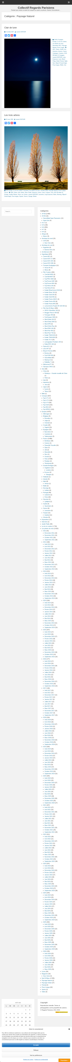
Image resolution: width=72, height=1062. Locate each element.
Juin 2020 (47, 791)
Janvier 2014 (48, 611)
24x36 (55, 39)
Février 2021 (48, 814)
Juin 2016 (47, 674)
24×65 (44, 216)
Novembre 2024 (49, 915)
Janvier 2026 (48, 960)
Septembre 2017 (50, 715)
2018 (44, 717)
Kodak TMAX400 (50, 337)
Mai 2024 (47, 911)
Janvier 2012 (48, 553)
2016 (12, 192)
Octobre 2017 (49, 713)
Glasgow (48, 474)
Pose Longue (60, 47)
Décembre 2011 (49, 533)
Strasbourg (48, 463)
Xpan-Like (46, 220)
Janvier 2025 (48, 933)
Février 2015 (48, 638)
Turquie (45, 513)
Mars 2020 (48, 796)
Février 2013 (48, 580)
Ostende (47, 423)
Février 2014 (48, 609)
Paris (46, 459)
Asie (43, 369)
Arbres (22, 192)
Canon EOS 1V (48, 258)
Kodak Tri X (48, 339)
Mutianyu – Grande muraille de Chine (56, 373)
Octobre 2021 (49, 830)
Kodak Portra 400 (50, 301)
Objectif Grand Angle (61, 63)
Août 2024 (48, 895)
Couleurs (61, 53)
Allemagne (46, 414)
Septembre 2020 (50, 803)
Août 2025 (48, 924)
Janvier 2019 (48, 758)
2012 (44, 542)
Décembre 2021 (49, 812)
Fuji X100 (46, 405)
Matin (54, 194)
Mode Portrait (60, 61)
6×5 (43, 225)
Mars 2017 (48, 708)
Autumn (60, 51)
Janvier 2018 (48, 728)
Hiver (19, 194)
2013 (44, 571)
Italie (44, 481)
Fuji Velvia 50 (49, 288)
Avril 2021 (48, 809)
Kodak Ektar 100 (50, 292)
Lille (46, 450)
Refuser (36, 1050)
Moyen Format (47, 351)
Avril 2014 (48, 605)
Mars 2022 (48, 854)
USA (44, 240)
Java (46, 384)
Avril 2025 (48, 926)
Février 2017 (48, 697)
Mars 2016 (48, 679)
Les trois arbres (12, 115)
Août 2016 (48, 661)
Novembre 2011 (49, 535)
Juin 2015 (47, 645)
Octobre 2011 (49, 537)
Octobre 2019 (49, 771)
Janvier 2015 (48, 641)
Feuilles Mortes (13, 194)
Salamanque (48, 436)
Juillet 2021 (48, 818)
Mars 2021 (48, 825)
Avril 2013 (48, 575)
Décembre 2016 (49, 665)
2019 (44, 746)
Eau (52, 192)
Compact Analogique (49, 265)
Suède (45, 504)
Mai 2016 (47, 677)
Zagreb (47, 427)
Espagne (60, 39)
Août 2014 (48, 602)
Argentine (46, 247)
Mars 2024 (48, 913)
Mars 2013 (48, 591)
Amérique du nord (47, 238)
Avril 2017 (48, 692)
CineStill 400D (49, 274)
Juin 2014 (47, 616)
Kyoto (46, 389)
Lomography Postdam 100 (53, 342)
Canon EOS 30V (48, 261)
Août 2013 (48, 573)
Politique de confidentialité (41, 1059)
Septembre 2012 (50, 569)
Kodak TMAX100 (50, 335)
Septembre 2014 (50, 627)
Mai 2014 (47, 618)
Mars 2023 (48, 884)
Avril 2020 (48, 780)
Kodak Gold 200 (49, 294)
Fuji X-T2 (46, 400)
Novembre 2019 (49, 769)
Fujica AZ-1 (46, 346)
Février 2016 (48, 668)
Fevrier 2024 (48, 902)
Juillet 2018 (48, 731)
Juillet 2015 (48, 643)
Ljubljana (47, 501)
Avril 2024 (48, 897)
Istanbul (47, 515)
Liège (46, 420)
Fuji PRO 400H (49, 279)
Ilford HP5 (48, 324)
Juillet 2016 (48, 672)
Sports (44, 989)
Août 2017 (48, 690)
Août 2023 (48, 866)
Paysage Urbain (47, 982)
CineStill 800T (49, 276)
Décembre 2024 (49, 899)
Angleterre (48, 468)
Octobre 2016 (44, 190)
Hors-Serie (46, 976)
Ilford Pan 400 (49, 330)
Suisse (6, 192)
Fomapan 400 (49, 315)
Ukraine (45, 517)
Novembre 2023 (49, 886)
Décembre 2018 (49, 724)
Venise (47, 483)
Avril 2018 (48, 722)
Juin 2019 (47, 762)
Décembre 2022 (49, 841)
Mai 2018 (47, 735)
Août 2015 (48, 632)
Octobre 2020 (49, 800)
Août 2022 (48, 836)
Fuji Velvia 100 (49, 285)
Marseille (47, 452)
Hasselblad (48, 357)
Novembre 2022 (49, 857)
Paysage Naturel (53, 190)
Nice (46, 454)
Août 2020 (48, 778)
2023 (44, 863)
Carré (43, 192)
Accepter (36, 1045)
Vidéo (43, 991)
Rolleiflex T (48, 362)
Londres (48, 470)
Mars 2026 (48, 969)
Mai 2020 (47, 794)
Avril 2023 (48, 868)
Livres (43, 971)
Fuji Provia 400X (50, 283)
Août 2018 (48, 719)
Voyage (30, 196)
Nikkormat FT (47, 364)
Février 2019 (48, 755)
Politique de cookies (28, 1059)
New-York (48, 243)
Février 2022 (48, 843)
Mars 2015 (48, 650)
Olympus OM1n (48, 366)
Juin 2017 (47, 704)
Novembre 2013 (49, 593)
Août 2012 (48, 544)
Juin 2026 (47, 964)
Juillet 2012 (48, 555)
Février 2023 (48, 872)
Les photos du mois (58, 43)
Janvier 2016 (48, 670)
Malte (44, 486)
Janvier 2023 (48, 875)
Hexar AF (47, 267)
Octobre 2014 (49, 625)
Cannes (47, 443)
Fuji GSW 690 (49, 355)
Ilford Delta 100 (49, 319)
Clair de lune (10, 27)
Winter (35, 196)
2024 (44, 893)
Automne (55, 51)
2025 (44, 922)
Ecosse (47, 472)
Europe (54, 41)
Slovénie (45, 499)
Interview (44, 522)
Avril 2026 (48, 956)
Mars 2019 (48, 767)
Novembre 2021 (49, 827)
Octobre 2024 (49, 917)
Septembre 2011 (50, 540)
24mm (15, 192)
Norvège (45, 488)
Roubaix (47, 461)
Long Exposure (48, 194)
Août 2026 (48, 953)
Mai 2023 (47, 881)
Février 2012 (48, 551)
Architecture (45, 252)
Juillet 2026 (48, 962)
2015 (44, 629)
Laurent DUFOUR (21, 32)
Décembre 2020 (49, 782)
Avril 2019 (48, 751)
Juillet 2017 (48, 701)
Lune (59, 59)
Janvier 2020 (48, 787)
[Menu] (3, 2)
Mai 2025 (47, 940)
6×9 (43, 231)
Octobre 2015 (49, 654)
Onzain (47, 456)
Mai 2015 (47, 647)
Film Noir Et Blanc (48, 308)
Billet (43, 393)
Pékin (46, 378)
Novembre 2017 (57, 45)
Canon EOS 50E (48, 263)
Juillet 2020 (48, 789)
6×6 (43, 227)
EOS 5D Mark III (58, 192)
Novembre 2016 (49, 681)
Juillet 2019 (48, 760)
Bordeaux (47, 441)
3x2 (65, 49)
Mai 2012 (47, 560)
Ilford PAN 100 (49, 328)
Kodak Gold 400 (49, 297)
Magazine (45, 973)
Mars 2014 (48, 620)
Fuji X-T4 (46, 402)
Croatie (45, 425)
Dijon (46, 447)
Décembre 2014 (49, 607)
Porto (46, 497)
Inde (44, 380)
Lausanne (25, 190)
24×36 (44, 213)
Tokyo (46, 391)
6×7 (43, 229)
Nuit (54, 63)
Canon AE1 (46, 256)
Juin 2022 (47, 850)
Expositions (45, 519)
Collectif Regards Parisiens (36, 7)
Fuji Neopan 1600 (50, 317)
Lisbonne (47, 495)
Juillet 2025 (48, 935)
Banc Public (28, 192)
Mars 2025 (48, 942)
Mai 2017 (47, 706)
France (45, 438)
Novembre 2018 (49, 740)
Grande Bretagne (48, 465)
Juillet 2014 (48, 614)
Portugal (45, 492)
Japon (45, 387)
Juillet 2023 (48, 877)
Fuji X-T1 (46, 398)
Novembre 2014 (49, 623)
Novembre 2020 (49, 798)
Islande (45, 479)
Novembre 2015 (49, 652)
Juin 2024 (47, 908)
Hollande (45, 477)
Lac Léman (24, 194)
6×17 (43, 222)
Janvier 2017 (48, 699)
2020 (44, 776)
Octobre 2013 (49, 596)
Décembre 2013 (49, 578)
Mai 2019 (47, 764)
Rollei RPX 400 (49, 344)
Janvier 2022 (48, 845)
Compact (44, 396)
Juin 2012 (47, 557)
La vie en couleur (61, 41)
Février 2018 (48, 726)
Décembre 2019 (49, 753)
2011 (44, 531)
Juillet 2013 (48, 584)
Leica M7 (46, 348)
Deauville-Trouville (50, 445)
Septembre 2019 (50, 773)
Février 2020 (48, 785)
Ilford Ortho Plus (49, 326)
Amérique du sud (47, 245)
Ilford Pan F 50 (49, 333)
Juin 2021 (47, 821)
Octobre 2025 (49, 947)
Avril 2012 (48, 546)
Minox (46, 270)
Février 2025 (48, 931)
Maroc (45, 236)
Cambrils (47, 434)
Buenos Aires (49, 249)
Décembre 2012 (49, 549)
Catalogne (55, 53)
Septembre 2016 (50, 686)
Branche (34, 192)
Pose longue (56, 65)
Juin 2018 (47, 733)
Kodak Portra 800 (50, 303)
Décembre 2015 (49, 636)
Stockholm (48, 506)
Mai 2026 (47, 967)
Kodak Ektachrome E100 (52, 290)
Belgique (45, 416)
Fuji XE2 (45, 407)
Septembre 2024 (50, 920)
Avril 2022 (48, 839)
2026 (44, 951)
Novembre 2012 (49, 564)
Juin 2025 (47, 938)
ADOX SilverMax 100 (51, 310)
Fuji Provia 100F (49, 281)
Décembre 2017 (49, 695)
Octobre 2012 (49, 566)
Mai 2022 (47, 852)
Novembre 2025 (49, 944)
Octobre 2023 (49, 888)
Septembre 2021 (50, 832)
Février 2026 (48, 958)
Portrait (44, 985)
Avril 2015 (48, 634)
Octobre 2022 (49, 859)
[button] (69, 1029)
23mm (57, 49)
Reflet (61, 65)
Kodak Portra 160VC (51, 299)
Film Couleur (47, 272)
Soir (65, 65)
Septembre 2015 (50, 656)
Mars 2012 (48, 562)
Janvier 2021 (48, 816)
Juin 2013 (47, 587)
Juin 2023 (47, 879)
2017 (44, 688)
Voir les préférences (36, 1055)
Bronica (47, 353)
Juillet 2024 (48, 906)
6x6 (7, 190)
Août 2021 (48, 807)
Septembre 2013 (50, 598)
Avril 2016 (48, 663)
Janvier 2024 (48, 904)
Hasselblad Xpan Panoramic (52, 218)
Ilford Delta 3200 (49, 321)
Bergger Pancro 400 (51, 312)
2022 (44, 834)
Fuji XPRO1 (46, 409)
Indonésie (46, 382)
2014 (44, 600)
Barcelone (48, 432)
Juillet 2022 (48, 848)
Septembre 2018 (50, 744)
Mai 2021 (47, 823)
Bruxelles (47, 418)
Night (65, 61)
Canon (65, 51)
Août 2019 (48, 749)
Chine (45, 371)
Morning (59, 194)
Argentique (45, 254)
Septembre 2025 (50, 949)
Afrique (44, 234)
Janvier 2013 (48, 582)
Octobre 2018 (49, 742)
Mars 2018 (48, 737)
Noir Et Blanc (46, 978)
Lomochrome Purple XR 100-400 (55, 306)
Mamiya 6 (48, 360)
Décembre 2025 (49, 929)
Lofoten (47, 490)
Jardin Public (46, 524)
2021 (44, 805)
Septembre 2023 (50, 890)
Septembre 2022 (50, 861)
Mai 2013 (47, 589)
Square (21, 196)
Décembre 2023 (49, 870)
